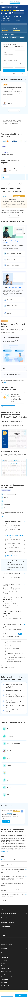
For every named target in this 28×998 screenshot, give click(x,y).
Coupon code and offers (7, 976)
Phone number (6, 58)
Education (5, 63)
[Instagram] (2, 985)
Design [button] (3, 935)
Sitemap (3, 963)
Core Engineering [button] (5, 926)
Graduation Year (19, 63)
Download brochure (7, 516)
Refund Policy (4, 957)
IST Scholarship (5, 968)
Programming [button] (4, 917)
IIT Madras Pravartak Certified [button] (8, 913)
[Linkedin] (5, 985)
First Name (5, 46)
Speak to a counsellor (18, 127)
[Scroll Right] (18, 110)
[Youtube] (8, 985)
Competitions (4, 979)
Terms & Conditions (6, 971)
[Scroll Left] (9, 110)
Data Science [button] (4, 931)
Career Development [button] (6, 944)
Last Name (19, 46)
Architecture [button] (4, 948)
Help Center (4, 960)
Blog (2, 965)
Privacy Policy (4, 974)
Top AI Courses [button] (5, 909)
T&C (22, 73)
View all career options (8, 406)
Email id (5, 52)
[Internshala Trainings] (15, 2)
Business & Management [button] (7, 922)
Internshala (4, 982)
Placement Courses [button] (6, 952)
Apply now (14, 70)
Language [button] (3, 939)
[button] (2, 2)
